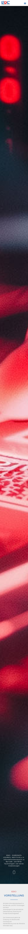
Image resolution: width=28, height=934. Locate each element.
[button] (25, 3)
